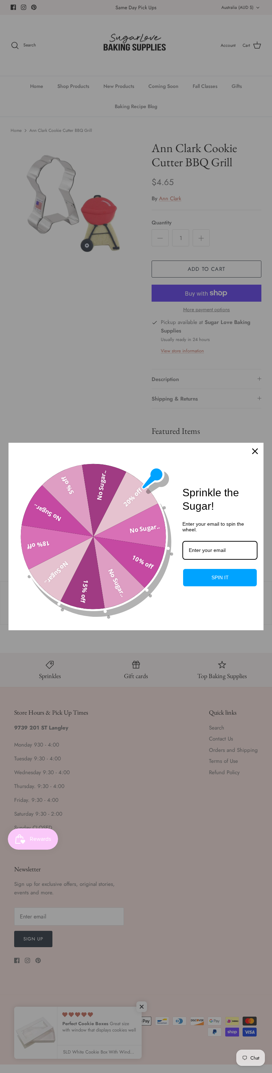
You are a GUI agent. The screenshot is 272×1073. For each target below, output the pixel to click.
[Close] (255, 451)
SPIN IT (220, 577)
